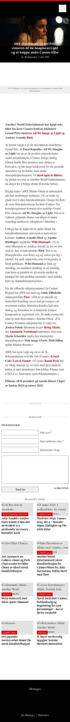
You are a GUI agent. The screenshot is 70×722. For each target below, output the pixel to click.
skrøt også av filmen (49, 175)
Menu (62, 8)
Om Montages (28, 715)
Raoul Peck (51, 360)
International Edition (15, 514)
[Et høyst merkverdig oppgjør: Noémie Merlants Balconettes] (53, 627)
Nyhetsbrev (43, 715)
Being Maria (52, 327)
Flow (27, 297)
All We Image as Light (47, 133)
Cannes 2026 (44, 594)
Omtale (7, 594)
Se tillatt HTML (61, 488)
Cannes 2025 (44, 514)
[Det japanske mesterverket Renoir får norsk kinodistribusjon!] (17, 627)
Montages (10, 6)
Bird (29, 137)
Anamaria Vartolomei (23, 331)
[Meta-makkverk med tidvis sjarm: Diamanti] (17, 589)
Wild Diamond (40, 242)
